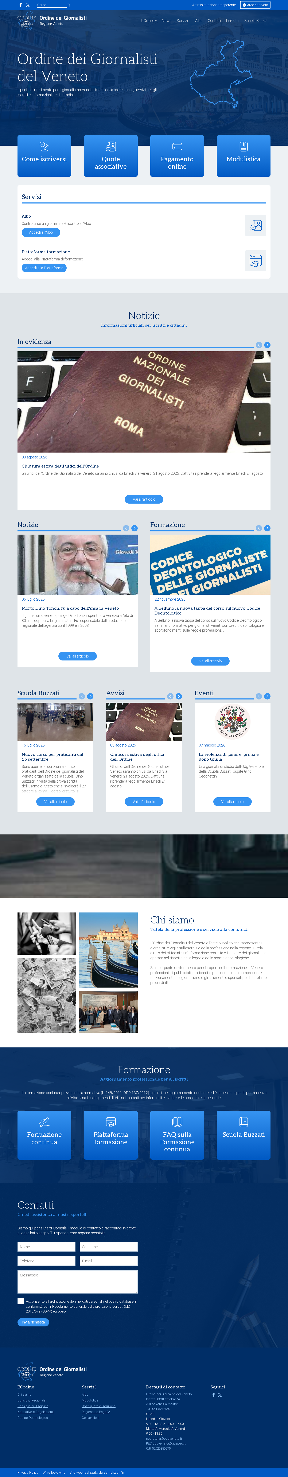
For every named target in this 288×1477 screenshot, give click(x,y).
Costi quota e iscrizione (99, 1406)
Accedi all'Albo (41, 232)
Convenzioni (90, 1418)
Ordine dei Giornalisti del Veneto (179, 943)
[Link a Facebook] (20, 5)
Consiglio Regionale (31, 1400)
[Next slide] (267, 345)
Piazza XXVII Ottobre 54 (163, 1399)
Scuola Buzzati (256, 20)
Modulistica (90, 1400)
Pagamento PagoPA (96, 1412)
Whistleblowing (54, 1472)
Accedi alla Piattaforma (44, 268)
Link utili (232, 20)
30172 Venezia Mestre (162, 1404)
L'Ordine (147, 20)
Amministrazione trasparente (214, 5)
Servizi (182, 20)
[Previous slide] (259, 345)
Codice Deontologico (32, 1418)
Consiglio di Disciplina (32, 1406)
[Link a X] (28, 5)
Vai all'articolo (144, 499)
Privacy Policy (27, 1472)
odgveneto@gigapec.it (169, 1443)
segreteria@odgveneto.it (164, 1439)
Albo (199, 20)
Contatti (214, 20)
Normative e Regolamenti (35, 1412)
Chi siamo (24, 1394)
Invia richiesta (33, 1322)
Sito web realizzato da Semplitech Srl (97, 1472)
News (166, 20)
